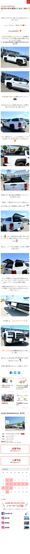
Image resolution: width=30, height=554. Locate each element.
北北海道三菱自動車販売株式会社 (13, 413)
